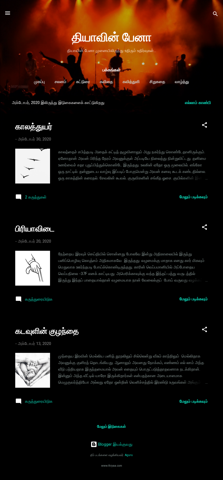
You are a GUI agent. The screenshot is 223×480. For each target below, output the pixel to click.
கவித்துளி (131, 81)
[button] (204, 126)
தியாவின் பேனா (111, 37)
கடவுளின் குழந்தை (47, 331)
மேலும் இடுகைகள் (111, 426)
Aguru (129, 455)
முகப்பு (39, 81)
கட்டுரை (83, 81)
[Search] (215, 15)
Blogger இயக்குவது (114, 444)
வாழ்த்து (182, 81)
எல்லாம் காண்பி (198, 102)
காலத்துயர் (33, 126)
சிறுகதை (157, 81)
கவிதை (106, 81)
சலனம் (60, 81)
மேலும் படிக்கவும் (193, 196)
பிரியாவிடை (35, 228)
